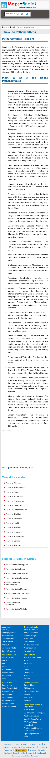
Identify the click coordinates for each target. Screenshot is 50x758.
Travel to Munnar (13, 532)
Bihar (4, 679)
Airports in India (30, 648)
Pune (26, 667)
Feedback (7, 753)
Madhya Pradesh (8, 673)
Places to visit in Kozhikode (17, 578)
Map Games (28, 697)
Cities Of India (29, 655)
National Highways (31, 633)
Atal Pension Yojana (31, 716)
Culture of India (7, 642)
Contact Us (41, 750)
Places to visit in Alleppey (17, 564)
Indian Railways (30, 636)
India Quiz (28, 700)
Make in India (29, 710)
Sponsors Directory (20, 744)
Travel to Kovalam (14, 527)
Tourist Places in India (10, 688)
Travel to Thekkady (14, 514)
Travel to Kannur (13, 492)
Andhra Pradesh (8, 657)
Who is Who (6, 645)
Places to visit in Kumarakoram (12, 583)
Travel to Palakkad (14, 505)
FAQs (39, 744)
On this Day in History (32, 691)
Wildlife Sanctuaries (9, 706)
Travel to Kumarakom (15, 487)
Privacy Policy (21, 750)
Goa (3, 663)
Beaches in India (8, 703)
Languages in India (9, 648)
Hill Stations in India (9, 700)
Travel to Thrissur (13, 545)
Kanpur (27, 676)
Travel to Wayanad (14, 518)
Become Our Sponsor (30, 747)
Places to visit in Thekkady (17, 593)
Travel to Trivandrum (15, 536)
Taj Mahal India (7, 694)
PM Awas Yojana (30, 722)
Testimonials (8, 744)
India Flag (5, 630)
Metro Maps (28, 639)
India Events (28, 694)
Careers (15, 753)
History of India (7, 636)
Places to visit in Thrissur (17, 598)
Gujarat (4, 660)
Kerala (13, 27)
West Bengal (6, 670)
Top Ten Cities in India (32, 657)
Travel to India (7, 683)
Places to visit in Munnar (16, 589)
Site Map (22, 753)
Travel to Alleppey (13, 483)
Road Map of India (31, 630)
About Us (33, 750)
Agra (26, 660)
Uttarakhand (6, 676)
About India (6, 627)
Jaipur (26, 670)
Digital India (28, 707)
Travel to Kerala (13, 477)
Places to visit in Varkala (16, 609)
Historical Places (8, 691)
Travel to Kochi (12, 523)
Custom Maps (29, 685)
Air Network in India (31, 645)
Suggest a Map (16, 747)
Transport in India (31, 627)
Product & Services (31, 683)
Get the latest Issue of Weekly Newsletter (25, 756)
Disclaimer (32, 744)
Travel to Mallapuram (15, 501)
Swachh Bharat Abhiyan (33, 719)
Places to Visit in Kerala (19, 559)
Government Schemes (33, 704)
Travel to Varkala (13, 541)
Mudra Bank (28, 725)
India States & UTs (9, 655)
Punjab (4, 667)
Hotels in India (7, 685)
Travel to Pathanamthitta (16, 510)
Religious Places (8, 697)
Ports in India (29, 651)
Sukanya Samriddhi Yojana (34, 713)
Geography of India (9, 633)
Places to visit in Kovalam (17, 573)
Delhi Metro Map (30, 642)
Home (4, 27)
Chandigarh (28, 673)
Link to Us (31, 753)
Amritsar (27, 679)
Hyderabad (28, 663)
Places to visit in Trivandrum (12, 603)
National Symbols (8, 651)
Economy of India (8, 639)
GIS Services (29, 688)
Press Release (41, 753)
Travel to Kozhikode (14, 496)
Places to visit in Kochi (15, 569)
